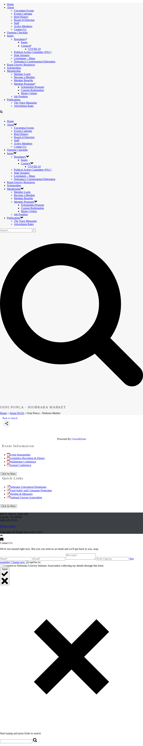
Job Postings (21, 96)
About (10, 7)
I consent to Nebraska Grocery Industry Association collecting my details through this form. (53, 565)
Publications (13, 99)
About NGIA (16, 413)
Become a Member (24, 77)
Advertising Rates (24, 105)
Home (10, 4)
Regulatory (20, 39)
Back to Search (10, 418)
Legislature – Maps (24, 58)
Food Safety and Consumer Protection (31, 490)
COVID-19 (34, 48)
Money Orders (29, 93)
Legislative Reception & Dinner (27, 458)
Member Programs (24, 83)
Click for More (8, 474)
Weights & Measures (21, 493)
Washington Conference (23, 461)
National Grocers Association (26, 497)
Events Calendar (23, 13)
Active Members (23, 26)
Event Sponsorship (20, 454)
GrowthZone (79, 438)
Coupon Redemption (32, 90)
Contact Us (20, 29)
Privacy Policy (8, 526)
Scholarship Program (32, 87)
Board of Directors (24, 19)
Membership (14, 70)
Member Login (22, 74)
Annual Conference (20, 465)
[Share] (6, 424)
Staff (16, 23)
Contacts (26, 45)
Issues (10, 35)
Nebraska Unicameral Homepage (28, 486)
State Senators (21, 55)
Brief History (21, 16)
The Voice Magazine (25, 102)
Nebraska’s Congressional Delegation (34, 61)
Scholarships (14, 67)
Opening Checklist (17, 32)
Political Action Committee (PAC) (32, 52)
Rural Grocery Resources (21, 64)
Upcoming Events (24, 10)
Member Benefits (23, 80)
